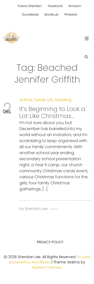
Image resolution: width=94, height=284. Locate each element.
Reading (63, 100)
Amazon (74, 6)
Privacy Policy (50, 242)
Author (25, 100)
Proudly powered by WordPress (49, 259)
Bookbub (52, 14)
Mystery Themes (46, 267)
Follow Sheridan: (30, 6)
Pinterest (70, 14)
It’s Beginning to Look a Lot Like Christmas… (52, 112)
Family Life (43, 100)
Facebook (55, 6)
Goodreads (30, 14)
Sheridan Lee (36, 208)
